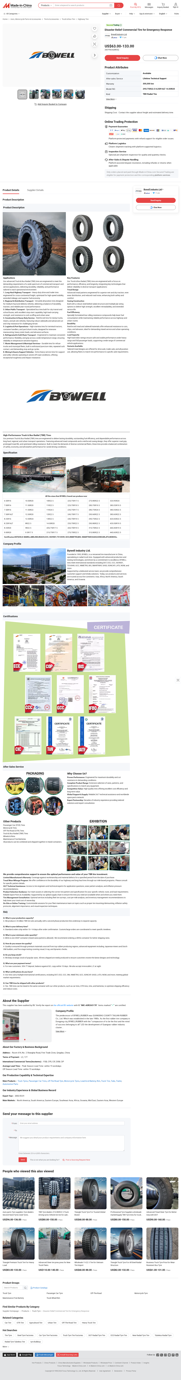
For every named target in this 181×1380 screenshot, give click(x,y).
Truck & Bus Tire (68, 19)
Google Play (25, 1354)
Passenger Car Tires (38, 1081)
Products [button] (45, 5)
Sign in (175, 7)
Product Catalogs (40, 1287)
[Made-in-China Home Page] (17, 5)
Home (5, 19)
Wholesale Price (106, 1363)
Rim (98, 1081)
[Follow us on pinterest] (173, 1354)
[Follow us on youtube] (169, 1354)
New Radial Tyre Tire (141, 1335)
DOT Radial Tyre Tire (97, 1335)
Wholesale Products (90, 1363)
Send (23, 1159)
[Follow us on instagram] (165, 1354)
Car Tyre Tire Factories (48, 1335)
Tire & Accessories (51, 19)
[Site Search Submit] (118, 5)
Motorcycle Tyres (72, 1081)
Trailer (119, 1081)
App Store (9, 1354)
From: (14, 1123)
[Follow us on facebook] (157, 1354)
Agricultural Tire (35, 1322)
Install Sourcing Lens (68, 1354)
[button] (111, 5)
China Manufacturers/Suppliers (69, 1363)
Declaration (118, 1371)
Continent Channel (121, 1363)
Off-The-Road (96, 1293)
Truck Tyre (7, 1293)
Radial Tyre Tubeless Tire (15, 1341)
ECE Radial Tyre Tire (119, 1335)
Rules (176, 13)
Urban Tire (52, 1322)
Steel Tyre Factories (25, 1335)
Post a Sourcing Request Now (76, 1160)
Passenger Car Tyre (55, 1293)
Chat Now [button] (162, 58)
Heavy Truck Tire (89, 1322)
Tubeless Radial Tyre (163, 1335)
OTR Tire (20, 1322)
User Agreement (105, 1371)
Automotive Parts (10, 1084)
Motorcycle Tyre (141, 1293)
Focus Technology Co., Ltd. (72, 1371)
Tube (113, 1081)
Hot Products (36, 1363)
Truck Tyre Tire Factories (73, 1335)
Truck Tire (105, 1081)
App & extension (146, 13)
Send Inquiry (122, 58)
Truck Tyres (23, 1081)
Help (131, 13)
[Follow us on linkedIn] (177, 1354)
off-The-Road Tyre (55, 1081)
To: (16, 1130)
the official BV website (63, 1005)
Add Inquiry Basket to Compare (52, 104)
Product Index (136, 1363)
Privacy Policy (131, 1371)
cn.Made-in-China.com (115, 1366)
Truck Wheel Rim (53, 1298)
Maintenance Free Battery (13, 1298)
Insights (146, 1363)
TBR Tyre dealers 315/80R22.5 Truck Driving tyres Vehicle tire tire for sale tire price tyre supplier (54, 1215)
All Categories (11, 13)
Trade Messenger (44, 1354)
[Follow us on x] (161, 1354)
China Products (49, 1363)
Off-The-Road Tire (69, 1322)
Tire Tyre (8, 1335)
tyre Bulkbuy (35, 1341)
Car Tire (8, 1322)
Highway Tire (83, 19)
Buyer (117, 13)
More (5, 1346)
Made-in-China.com (79, 1366)
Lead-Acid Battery (88, 1081)
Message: (13, 1137)
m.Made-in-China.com (97, 1366)
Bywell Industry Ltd (119, 34)
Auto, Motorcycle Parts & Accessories (25, 19)
